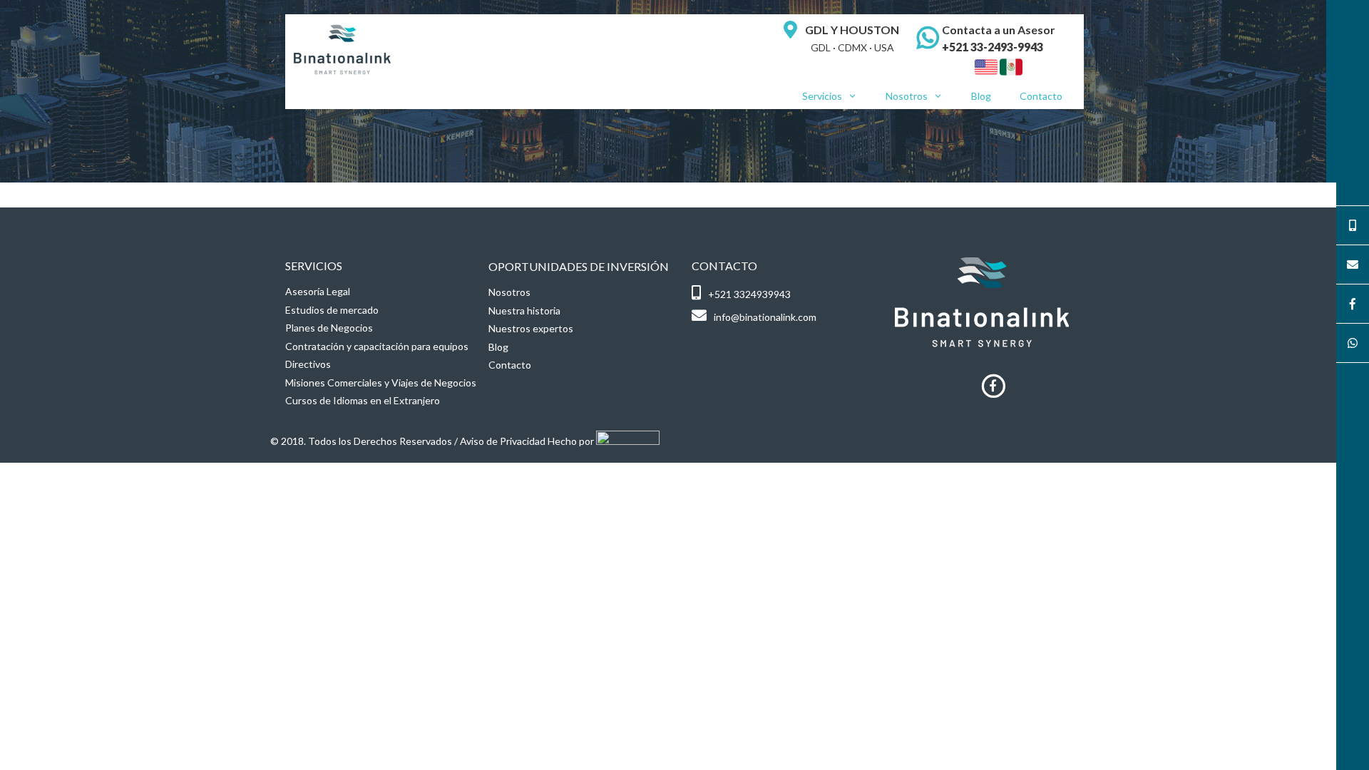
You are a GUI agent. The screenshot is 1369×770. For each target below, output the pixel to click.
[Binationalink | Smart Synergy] (342, 48)
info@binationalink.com (765, 317)
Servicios (822, 96)
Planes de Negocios (329, 328)
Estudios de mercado (332, 310)
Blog (981, 96)
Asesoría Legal (317, 291)
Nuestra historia (524, 310)
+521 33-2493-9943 (992, 46)
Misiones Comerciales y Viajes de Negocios (380, 382)
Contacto (1041, 96)
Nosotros (907, 96)
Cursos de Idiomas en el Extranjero (362, 400)
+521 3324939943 (749, 294)
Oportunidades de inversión (578, 266)
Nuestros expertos (530, 328)
